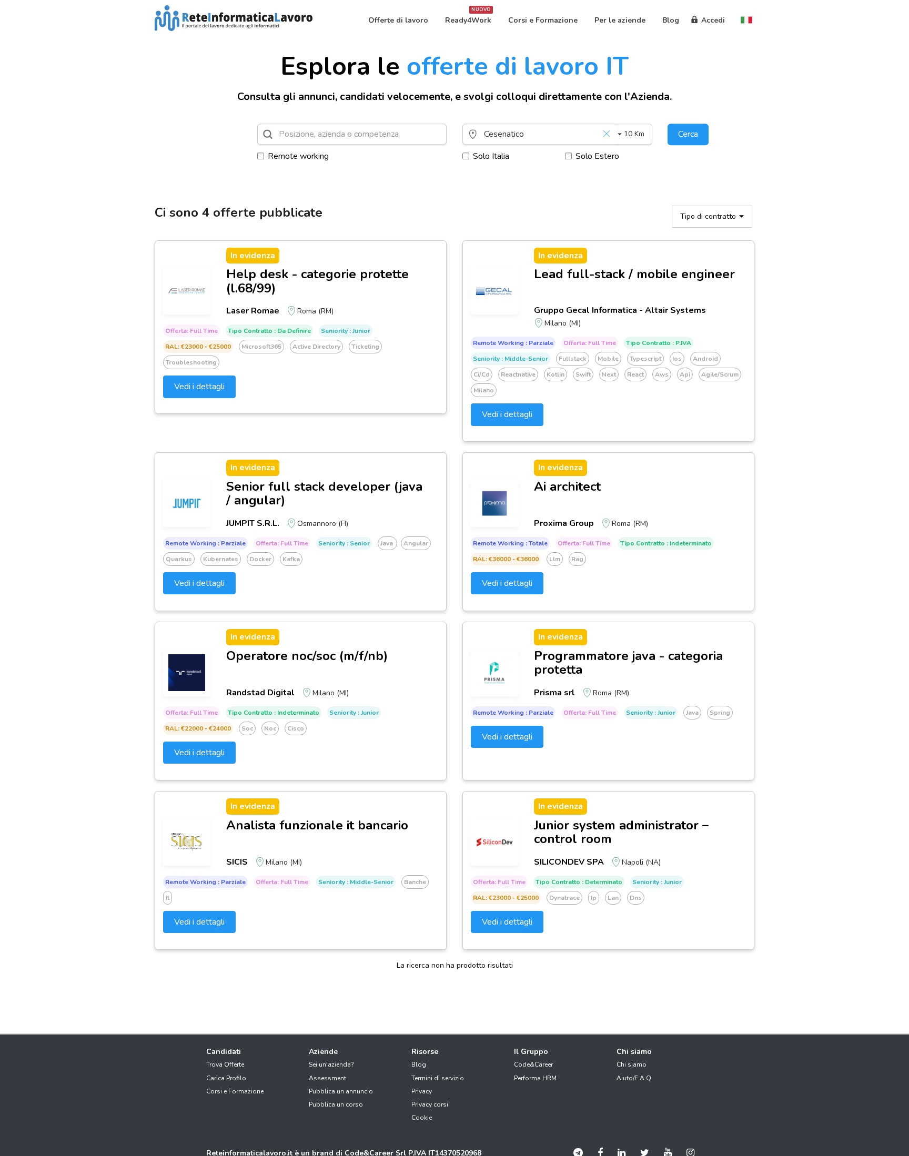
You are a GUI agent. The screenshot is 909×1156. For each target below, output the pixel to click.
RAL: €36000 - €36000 (506, 559)
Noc (270, 728)
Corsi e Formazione (235, 1091)
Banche (415, 882)
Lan (613, 898)
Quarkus (179, 559)
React (635, 374)
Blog (418, 1064)
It (167, 898)
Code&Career (533, 1064)
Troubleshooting (191, 362)
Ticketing (365, 346)
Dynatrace (564, 898)
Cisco (295, 728)
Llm (554, 559)
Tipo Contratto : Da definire (269, 331)
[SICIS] (186, 842)
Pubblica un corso (336, 1104)
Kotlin (555, 374)
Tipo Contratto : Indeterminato (666, 543)
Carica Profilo (226, 1078)
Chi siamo (632, 1064)
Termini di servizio (437, 1078)
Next (609, 374)
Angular (415, 543)
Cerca (688, 134)
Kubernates (220, 559)
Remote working (298, 156)
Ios (677, 358)
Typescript (645, 358)
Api (685, 374)
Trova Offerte (225, 1064)
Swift (583, 374)
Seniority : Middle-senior (510, 358)
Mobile (608, 358)
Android (705, 358)
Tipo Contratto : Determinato (579, 882)
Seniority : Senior (344, 543)
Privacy (421, 1091)
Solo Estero (597, 156)
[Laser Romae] (186, 290)
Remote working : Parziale (513, 343)
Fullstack (573, 358)
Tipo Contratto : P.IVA (658, 343)
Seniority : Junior (345, 331)
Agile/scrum (720, 374)
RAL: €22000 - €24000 (198, 728)
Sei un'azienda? (331, 1064)
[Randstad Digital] (186, 672)
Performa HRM (535, 1078)
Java (387, 543)
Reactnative (518, 374)
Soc (247, 728)
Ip (594, 898)
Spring (720, 712)
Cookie (421, 1117)
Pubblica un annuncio (341, 1091)
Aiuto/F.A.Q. (635, 1078)
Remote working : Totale (510, 543)
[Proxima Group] (494, 503)
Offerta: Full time (191, 331)
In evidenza (252, 255)
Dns (636, 898)
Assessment (327, 1078)
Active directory (316, 346)
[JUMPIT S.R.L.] (186, 503)
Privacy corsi (429, 1104)
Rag (577, 559)
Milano (483, 390)
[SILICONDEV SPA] (494, 842)
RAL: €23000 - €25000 (198, 346)
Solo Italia (491, 156)
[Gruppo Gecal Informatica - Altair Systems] (494, 290)
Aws (662, 374)
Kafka (291, 559)
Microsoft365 (261, 346)
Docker (260, 559)
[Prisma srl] (494, 672)
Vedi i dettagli (199, 386)
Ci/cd (481, 374)
